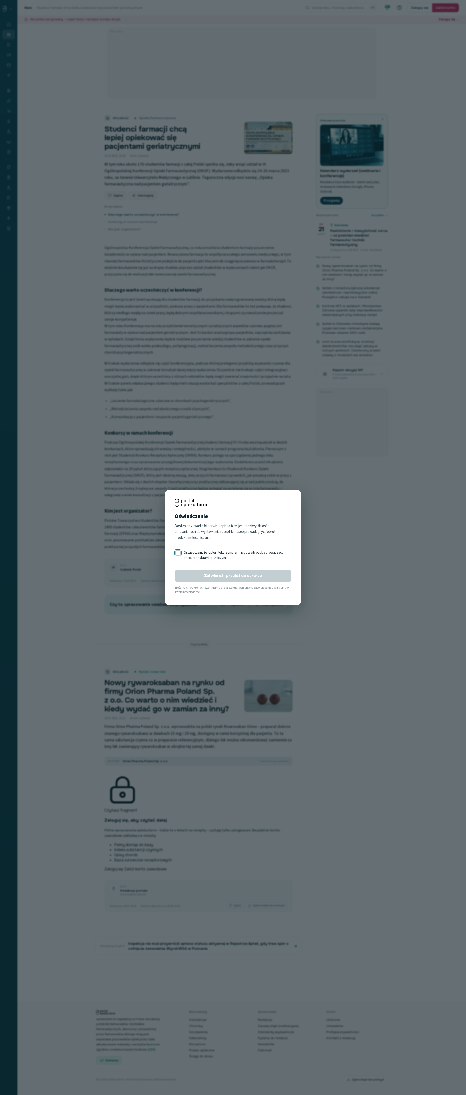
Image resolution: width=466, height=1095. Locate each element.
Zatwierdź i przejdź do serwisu (233, 575)
